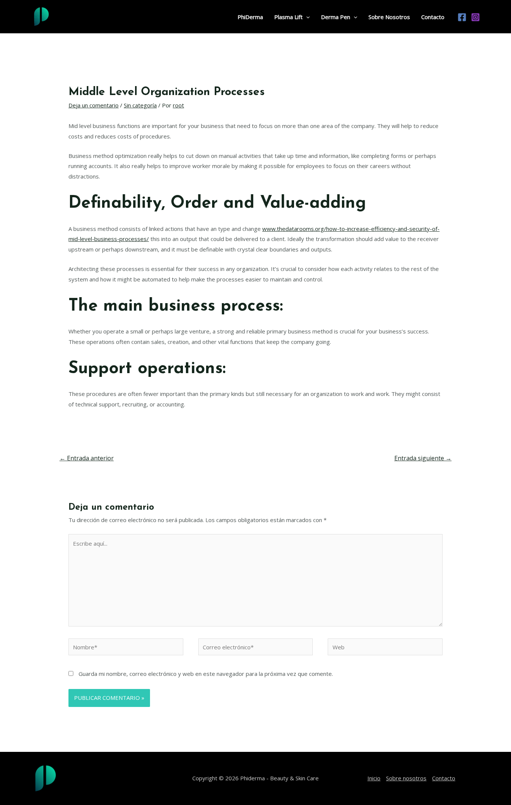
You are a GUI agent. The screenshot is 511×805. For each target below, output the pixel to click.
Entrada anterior (86, 458)
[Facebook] (462, 17)
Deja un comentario (93, 105)
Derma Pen (335, 17)
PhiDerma (250, 17)
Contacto (432, 17)
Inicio (373, 778)
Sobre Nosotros (389, 17)
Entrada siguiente (423, 458)
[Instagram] (475, 17)
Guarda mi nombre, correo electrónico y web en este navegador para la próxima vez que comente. (206, 673)
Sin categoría (140, 105)
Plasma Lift (288, 17)
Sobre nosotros (406, 778)
